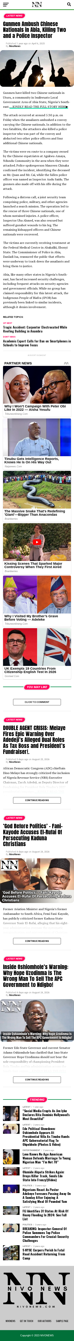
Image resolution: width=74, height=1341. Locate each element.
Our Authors (44, 1321)
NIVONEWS (10, 1321)
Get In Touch (26, 1321)
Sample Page (62, 1321)
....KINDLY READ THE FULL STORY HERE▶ (38, 107)
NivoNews (14, 46)
